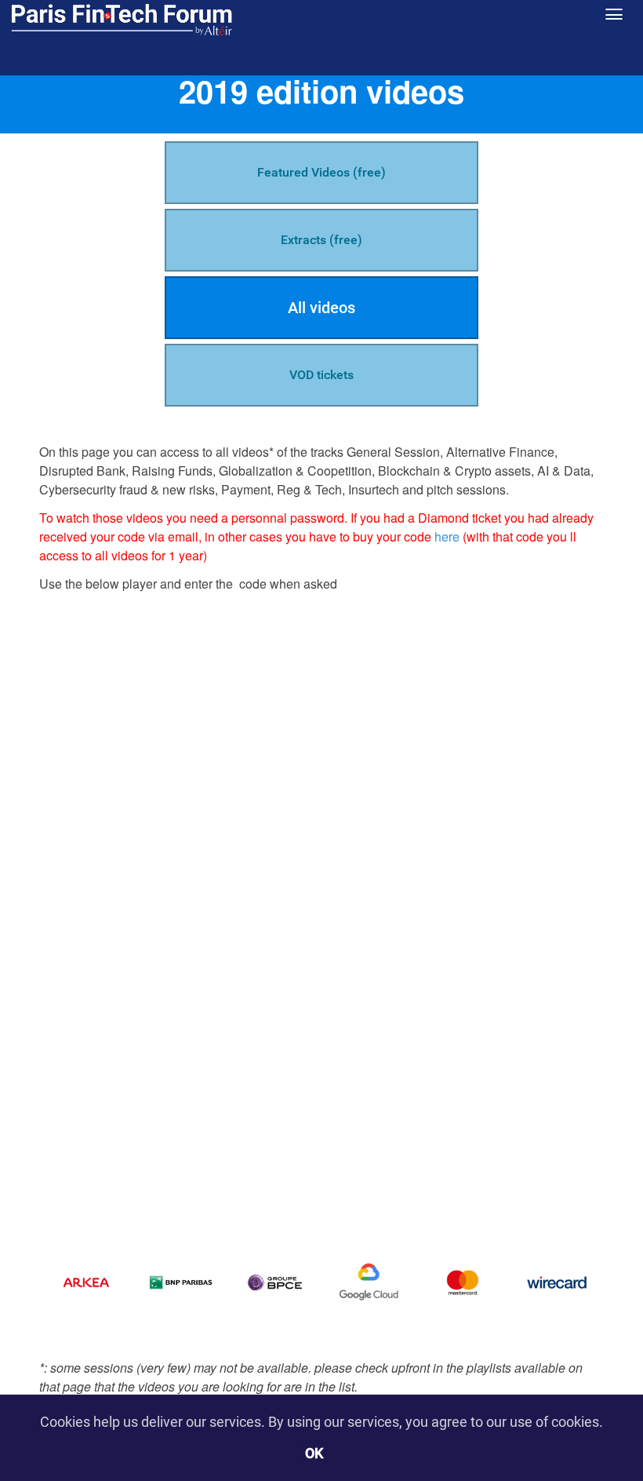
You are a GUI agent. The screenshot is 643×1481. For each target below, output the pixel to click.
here (447, 536)
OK (314, 1453)
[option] (86, 1282)
